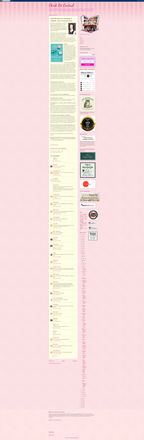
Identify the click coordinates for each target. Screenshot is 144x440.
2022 (82, 241)
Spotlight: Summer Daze (83, 320)
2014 (82, 399)
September (83, 260)
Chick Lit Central (61, 5)
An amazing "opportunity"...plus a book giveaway (84, 325)
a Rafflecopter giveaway (54, 144)
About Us (81, 38)
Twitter (68, 41)
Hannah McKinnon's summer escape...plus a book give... (84, 331)
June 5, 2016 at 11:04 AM (57, 347)
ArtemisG (54, 244)
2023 (82, 239)
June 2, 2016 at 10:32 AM (57, 213)
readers (84, 225)
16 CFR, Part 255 (67, 416)
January (83, 396)
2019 (82, 246)
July (83, 264)
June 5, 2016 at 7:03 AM (56, 340)
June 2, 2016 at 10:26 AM (57, 206)
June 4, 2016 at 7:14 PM (56, 334)
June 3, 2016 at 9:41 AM (56, 301)
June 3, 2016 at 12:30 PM (57, 315)
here (63, 139)
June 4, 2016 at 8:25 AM (56, 327)
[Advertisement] (52, 425)
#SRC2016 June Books (84, 278)
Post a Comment (54, 355)
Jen (53, 252)
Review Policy (82, 40)
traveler (54, 223)
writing (85, 228)
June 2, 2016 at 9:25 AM (56, 181)
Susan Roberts (55, 194)
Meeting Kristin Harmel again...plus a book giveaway (84, 362)
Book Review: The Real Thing (84, 314)
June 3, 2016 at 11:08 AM (57, 308)
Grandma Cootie (56, 266)
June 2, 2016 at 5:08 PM (56, 256)
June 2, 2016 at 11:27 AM (57, 227)
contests (56, 152)
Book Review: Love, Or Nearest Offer (84, 336)
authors (54, 152)
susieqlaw (54, 178)
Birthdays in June (84, 381)
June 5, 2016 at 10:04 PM (57, 353)
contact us (60, 138)
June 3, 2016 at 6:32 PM (56, 321)
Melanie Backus (55, 171)
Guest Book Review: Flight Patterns (83, 371)
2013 (82, 401)
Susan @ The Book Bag (57, 298)
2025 (82, 236)
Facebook (64, 41)
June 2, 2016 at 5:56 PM (56, 270)
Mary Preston (55, 291)
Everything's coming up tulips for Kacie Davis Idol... (84, 297)
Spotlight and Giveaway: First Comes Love (84, 282)
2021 (82, 243)
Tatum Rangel (55, 217)
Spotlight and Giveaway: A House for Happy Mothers (84, 385)
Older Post (75, 361)
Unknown (54, 344)
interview (59, 152)
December (83, 253)
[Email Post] (62, 151)
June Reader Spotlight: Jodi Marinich (84, 352)
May (83, 389)
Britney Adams (55, 231)
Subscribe (87, 64)
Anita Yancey (55, 274)
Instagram (72, 41)
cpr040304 (54, 260)
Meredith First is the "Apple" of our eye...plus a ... (84, 274)
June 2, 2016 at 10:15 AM (57, 198)
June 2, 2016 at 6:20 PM (56, 278)
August (83, 263)
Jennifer (54, 318)
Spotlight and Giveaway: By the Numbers (84, 310)
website (61, 41)
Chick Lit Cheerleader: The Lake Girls (84, 302)
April (83, 390)
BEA (80, 214)
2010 (82, 406)
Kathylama (55, 209)
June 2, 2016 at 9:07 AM (56, 175)
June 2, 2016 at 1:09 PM (56, 234)
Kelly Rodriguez (55, 350)
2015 (82, 398)
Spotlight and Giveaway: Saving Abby (84, 292)
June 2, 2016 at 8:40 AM (56, 167)
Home (63, 361)
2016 (82, 251)
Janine (54, 164)
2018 (82, 248)
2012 (82, 403)
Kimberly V (55, 337)
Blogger (77, 437)
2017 (82, 250)
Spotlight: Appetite (83, 317)
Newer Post (51, 361)
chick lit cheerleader (83, 219)
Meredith (54, 304)
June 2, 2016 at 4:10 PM (56, 249)
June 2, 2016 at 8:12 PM (56, 288)
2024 (82, 237)
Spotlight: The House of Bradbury (84, 342)
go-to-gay (85, 222)
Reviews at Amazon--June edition (84, 268)
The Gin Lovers (66, 37)
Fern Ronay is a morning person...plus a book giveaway (84, 347)
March (83, 392)
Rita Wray (54, 312)
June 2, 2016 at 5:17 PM (56, 263)
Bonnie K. (54, 281)
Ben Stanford (87, 34)
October (83, 258)
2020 (82, 244)
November (83, 255)
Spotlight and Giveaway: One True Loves (84, 357)
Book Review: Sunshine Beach (84, 306)
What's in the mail (84, 289)
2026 (82, 234)
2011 (82, 405)
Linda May (55, 202)
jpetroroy (54, 237)
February (83, 394)
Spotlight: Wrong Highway (84, 285)
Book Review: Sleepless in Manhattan (84, 367)
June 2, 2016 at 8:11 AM (56, 161)
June (83, 266)
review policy (82, 49)
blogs (86, 216)
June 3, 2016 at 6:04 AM (56, 294)
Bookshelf (81, 43)
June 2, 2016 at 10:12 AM (57, 191)
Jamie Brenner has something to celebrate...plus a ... (84, 376)
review (81, 226)
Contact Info (82, 41)
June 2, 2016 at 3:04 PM (56, 240)
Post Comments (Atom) (57, 363)
